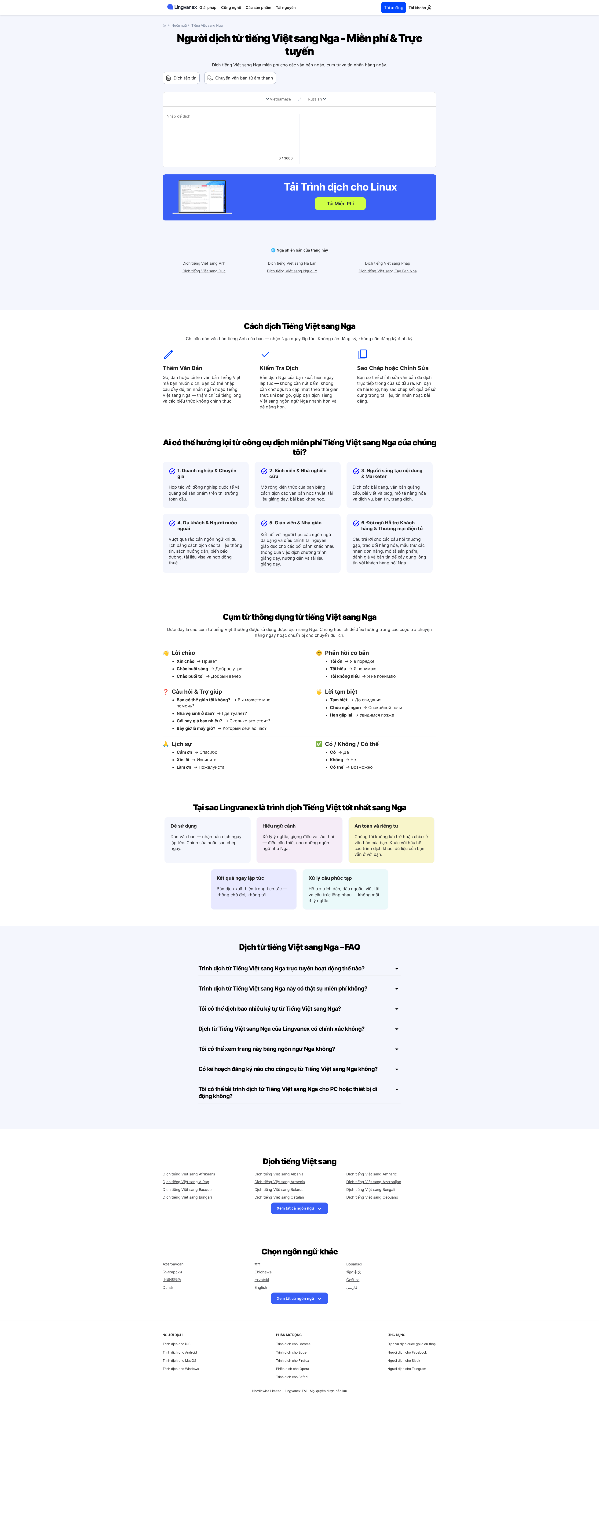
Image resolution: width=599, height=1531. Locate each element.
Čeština (352, 1279)
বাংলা (257, 1264)
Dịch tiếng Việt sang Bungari (187, 1197)
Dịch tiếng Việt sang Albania (279, 1174)
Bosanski (354, 1264)
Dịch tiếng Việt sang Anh (204, 263)
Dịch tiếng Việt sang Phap (387, 263)
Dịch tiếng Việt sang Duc (204, 271)
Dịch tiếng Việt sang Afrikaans (189, 1174)
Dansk (168, 1287)
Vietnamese (280, 99)
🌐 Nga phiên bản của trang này (299, 250)
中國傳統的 (172, 1279)
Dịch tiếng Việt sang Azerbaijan (373, 1181)
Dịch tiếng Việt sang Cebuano (372, 1197)
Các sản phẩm (258, 7)
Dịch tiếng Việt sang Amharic (371, 1174)
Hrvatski (262, 1279)
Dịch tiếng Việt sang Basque (187, 1189)
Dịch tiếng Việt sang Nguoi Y (292, 271)
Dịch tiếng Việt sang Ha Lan (292, 263)
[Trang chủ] (165, 25)
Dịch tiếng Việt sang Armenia (280, 1181)
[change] (299, 99)
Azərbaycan (173, 1264)
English (261, 1287)
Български (172, 1272)
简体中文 (353, 1272)
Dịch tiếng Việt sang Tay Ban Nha (388, 271)
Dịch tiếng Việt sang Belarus (279, 1189)
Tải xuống (393, 7)
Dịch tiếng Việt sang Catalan (279, 1197)
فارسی (351, 1287)
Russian (315, 99)
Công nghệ (231, 7)
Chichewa (263, 1272)
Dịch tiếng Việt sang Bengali (370, 1189)
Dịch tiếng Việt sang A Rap (186, 1181)
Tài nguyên (286, 7)
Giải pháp (207, 7)
